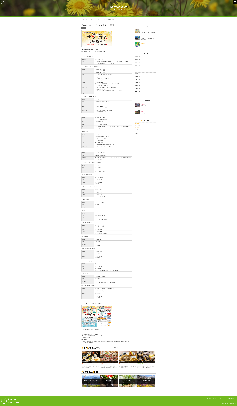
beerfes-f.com (98, 93)
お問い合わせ (230, 398)
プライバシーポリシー (223, 398)
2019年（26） (138, 76)
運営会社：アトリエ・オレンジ (212, 398)
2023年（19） (138, 65)
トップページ (84, 19)
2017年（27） (138, 82)
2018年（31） (138, 79)
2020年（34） (138, 73)
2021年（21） (138, 70)
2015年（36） (138, 88)
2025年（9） (137, 59)
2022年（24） (138, 68)
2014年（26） (138, 91)
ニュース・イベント (92, 19)
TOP (235, 398)
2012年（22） (138, 94)
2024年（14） (138, 62)
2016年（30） (138, 85)
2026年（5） (137, 56)
